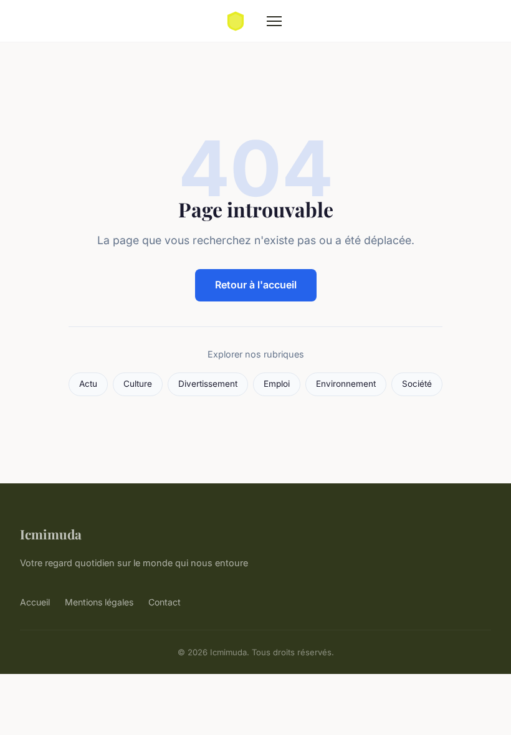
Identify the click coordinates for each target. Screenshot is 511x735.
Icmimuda (51, 534)
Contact (164, 602)
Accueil (35, 602)
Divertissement (207, 384)
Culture (137, 384)
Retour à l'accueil (256, 284)
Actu (88, 384)
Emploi (277, 384)
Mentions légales (99, 602)
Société (417, 384)
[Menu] (274, 21)
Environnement (346, 384)
